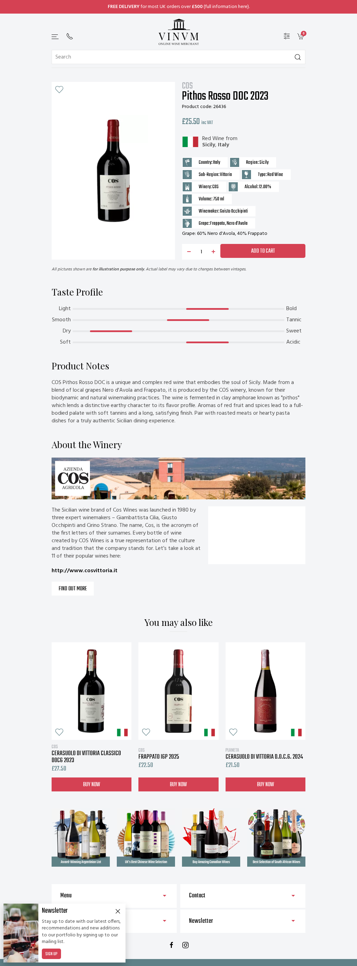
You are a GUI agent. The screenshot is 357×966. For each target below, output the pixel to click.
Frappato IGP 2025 (158, 754)
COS (187, 86)
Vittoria (226, 175)
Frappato (217, 224)
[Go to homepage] (178, 32)
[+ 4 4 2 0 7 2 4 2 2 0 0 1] (69, 36)
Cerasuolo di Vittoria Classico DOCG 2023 (86, 753)
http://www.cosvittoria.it (84, 570)
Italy (223, 145)
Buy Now (91, 784)
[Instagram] (185, 945)
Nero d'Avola (237, 224)
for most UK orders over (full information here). (179, 7)
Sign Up (51, 954)
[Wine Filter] (286, 36)
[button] (55, 36)
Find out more (73, 588)
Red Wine (213, 138)
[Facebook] (171, 945)
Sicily (208, 145)
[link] (301, 36)
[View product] (91, 691)
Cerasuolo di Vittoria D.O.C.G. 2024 (264, 754)
